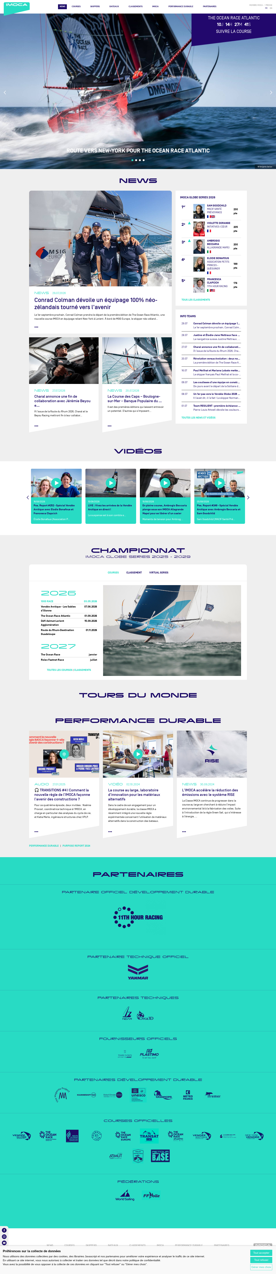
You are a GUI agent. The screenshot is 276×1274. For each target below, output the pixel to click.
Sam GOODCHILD (216, 205)
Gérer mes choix (261, 1267)
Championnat (138, 550)
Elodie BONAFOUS (218, 258)
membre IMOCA (256, 5)
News (62, 6)
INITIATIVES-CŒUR (217, 226)
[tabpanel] (138, 91)
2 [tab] (136, 160)
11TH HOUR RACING (217, 286)
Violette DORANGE (218, 223)
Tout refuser (261, 1259)
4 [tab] (144, 160)
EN (271, 8)
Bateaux (114, 6)
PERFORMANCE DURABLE (180, 6)
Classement (134, 572)
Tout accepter (261, 1252)
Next (271, 92)
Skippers (95, 6)
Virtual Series (158, 572)
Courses (76, 6)
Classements (136, 6)
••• (36, 327)
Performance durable (138, 720)
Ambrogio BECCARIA (213, 242)
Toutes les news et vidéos (199, 417)
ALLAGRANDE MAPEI (218, 247)
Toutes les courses (59, 670)
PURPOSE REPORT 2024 (76, 845)
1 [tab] (132, 160)
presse (268, 5)
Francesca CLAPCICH (214, 281)
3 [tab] (140, 160)
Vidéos (138, 451)
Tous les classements (196, 299)
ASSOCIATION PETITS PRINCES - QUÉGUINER (218, 265)
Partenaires (209, 6)
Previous (5, 92)
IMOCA (155, 6)
